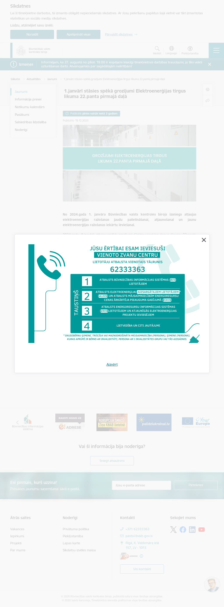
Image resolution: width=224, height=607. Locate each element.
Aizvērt (112, 364)
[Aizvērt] (204, 240)
